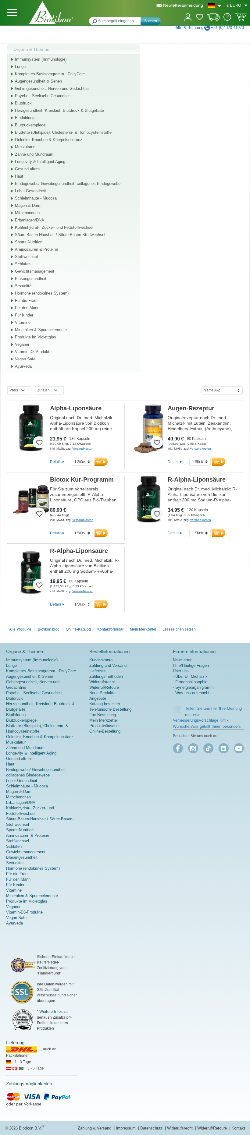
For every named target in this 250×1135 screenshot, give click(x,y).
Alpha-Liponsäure (76, 408)
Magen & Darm (28, 205)
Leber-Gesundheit (30, 191)
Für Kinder (24, 315)
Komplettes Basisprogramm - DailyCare (50, 74)
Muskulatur (24, 147)
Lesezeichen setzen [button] (179, 629)
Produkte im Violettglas (35, 337)
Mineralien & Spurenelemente (41, 329)
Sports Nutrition (28, 242)
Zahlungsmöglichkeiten (29, 1083)
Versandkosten (82, 448)
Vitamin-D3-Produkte (33, 351)
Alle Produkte (20, 629)
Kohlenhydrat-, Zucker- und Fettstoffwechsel (54, 227)
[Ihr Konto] (188, 16)
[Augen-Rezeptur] (149, 429)
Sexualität (24, 286)
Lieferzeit (97, 671)
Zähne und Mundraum (34, 154)
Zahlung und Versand (108, 665)
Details (56, 462)
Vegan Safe (25, 359)
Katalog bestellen (104, 704)
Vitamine (22, 322)
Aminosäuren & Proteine (36, 249)
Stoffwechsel (26, 256)
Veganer (22, 344)
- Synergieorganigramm (193, 687)
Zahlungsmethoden (106, 676)
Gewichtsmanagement (34, 271)
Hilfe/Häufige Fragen (191, 665)
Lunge (20, 66)
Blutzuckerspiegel (30, 125)
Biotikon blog (48, 629)
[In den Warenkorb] (101, 462)
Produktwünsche (104, 725)
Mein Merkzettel (143, 629)
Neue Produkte (102, 693)
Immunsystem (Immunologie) (40, 59)
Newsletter (182, 660)
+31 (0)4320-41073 (227, 27)
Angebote (97, 698)
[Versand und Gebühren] (213, 19)
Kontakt (238, 1128)
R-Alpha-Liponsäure (197, 479)
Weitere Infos (51, 1011)
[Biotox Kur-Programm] (31, 500)
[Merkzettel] (199, 18)
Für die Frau (25, 300)
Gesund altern (27, 169)
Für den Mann (27, 308)
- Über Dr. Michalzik (190, 676)
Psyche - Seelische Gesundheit (43, 96)
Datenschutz (152, 1128)
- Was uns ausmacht (191, 693)
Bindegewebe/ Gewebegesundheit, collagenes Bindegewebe (67, 183)
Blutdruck (23, 103)
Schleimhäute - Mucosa (36, 198)
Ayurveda (23, 366)
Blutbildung (24, 117)
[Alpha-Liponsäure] (31, 429)
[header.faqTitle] (227, 19)
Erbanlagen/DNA (29, 220)
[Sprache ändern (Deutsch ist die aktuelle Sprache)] (215, 5)
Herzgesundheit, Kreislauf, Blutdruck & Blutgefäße (59, 110)
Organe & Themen (31, 49)
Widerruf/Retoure (104, 687)
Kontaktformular (110, 629)
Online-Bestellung (104, 731)
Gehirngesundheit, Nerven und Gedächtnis (52, 88)
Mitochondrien (27, 212)
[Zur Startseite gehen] (51, 12)
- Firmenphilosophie (190, 682)
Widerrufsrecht (102, 682)
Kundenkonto (100, 660)
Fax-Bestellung (102, 714)
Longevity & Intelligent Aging (40, 161)
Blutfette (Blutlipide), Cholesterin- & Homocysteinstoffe (63, 132)
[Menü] (12, 12)
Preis (13, 390)
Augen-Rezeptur (191, 408)
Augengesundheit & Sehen (38, 81)
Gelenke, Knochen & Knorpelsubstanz (48, 139)
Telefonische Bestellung (110, 709)
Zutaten (43, 390)
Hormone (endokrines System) (42, 293)
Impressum (126, 1128)
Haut (19, 176)
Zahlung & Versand (95, 1128)
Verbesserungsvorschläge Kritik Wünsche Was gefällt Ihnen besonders (207, 723)
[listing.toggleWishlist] (39, 442)
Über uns (181, 671)
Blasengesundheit (30, 278)
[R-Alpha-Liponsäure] (149, 500)
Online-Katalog (78, 629)
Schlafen (22, 264)
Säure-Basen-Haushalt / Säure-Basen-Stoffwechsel (60, 234)
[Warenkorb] (241, 19)
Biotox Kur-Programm (82, 479)
